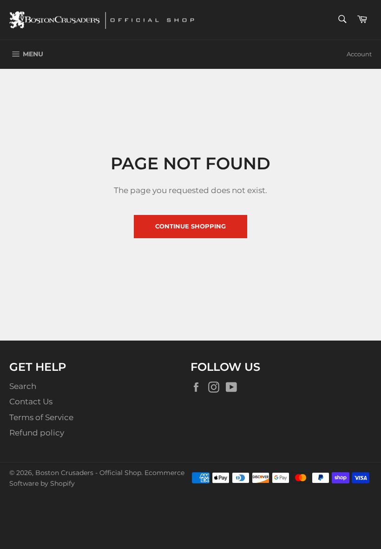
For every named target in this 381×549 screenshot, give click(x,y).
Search (22, 386)
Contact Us (31, 401)
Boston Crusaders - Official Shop (88, 472)
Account (359, 54)
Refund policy (36, 432)
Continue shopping (190, 226)
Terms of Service (41, 417)
